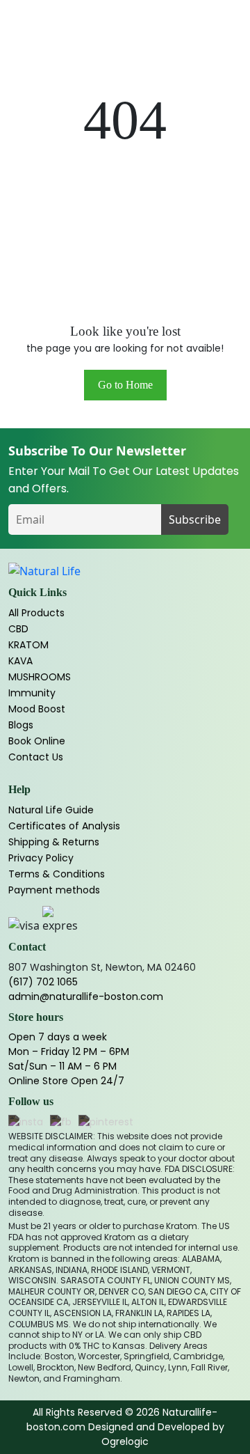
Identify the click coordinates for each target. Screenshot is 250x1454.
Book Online (36, 741)
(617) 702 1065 (43, 982)
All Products (36, 613)
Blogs (20, 725)
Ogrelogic (125, 1441)
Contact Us (35, 757)
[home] (44, 571)
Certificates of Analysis (64, 826)
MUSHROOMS (39, 677)
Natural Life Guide (51, 810)
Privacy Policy (41, 858)
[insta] (25, 1123)
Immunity (32, 693)
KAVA (20, 661)
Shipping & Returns (53, 842)
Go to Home (125, 385)
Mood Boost (36, 709)
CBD (18, 629)
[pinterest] (105, 1123)
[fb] (61, 1123)
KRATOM (28, 645)
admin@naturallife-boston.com (85, 996)
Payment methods (54, 890)
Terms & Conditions (56, 874)
